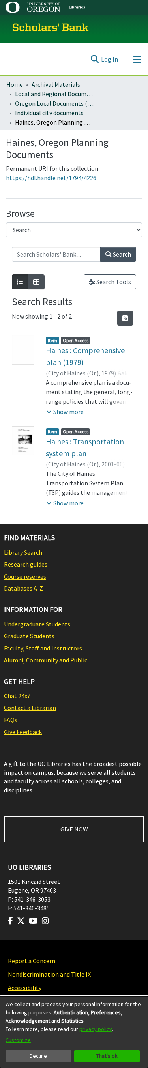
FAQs (10, 720)
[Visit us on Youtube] (33, 921)
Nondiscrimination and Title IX (49, 974)
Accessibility (24, 988)
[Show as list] (20, 281)
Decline (38, 1055)
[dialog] (74, 1032)
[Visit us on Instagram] (45, 921)
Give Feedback (23, 732)
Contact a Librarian (30, 708)
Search (121, 254)
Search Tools (113, 282)
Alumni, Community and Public (45, 660)
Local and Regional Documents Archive (54, 94)
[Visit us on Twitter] (21, 921)
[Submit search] (94, 59)
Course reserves (25, 576)
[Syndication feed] (125, 318)
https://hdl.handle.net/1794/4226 (51, 178)
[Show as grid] (36, 281)
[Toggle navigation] (137, 59)
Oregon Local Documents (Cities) (54, 103)
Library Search (23, 552)
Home (14, 84)
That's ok (107, 1055)
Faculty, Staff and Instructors (43, 648)
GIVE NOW (74, 829)
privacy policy (95, 1029)
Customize (18, 1040)
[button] (65, 411)
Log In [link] (109, 59)
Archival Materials (56, 84)
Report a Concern (31, 961)
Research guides (25, 564)
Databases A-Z (23, 588)
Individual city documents (49, 113)
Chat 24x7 (17, 696)
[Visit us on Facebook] (10, 921)
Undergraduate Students (37, 624)
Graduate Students (29, 636)
